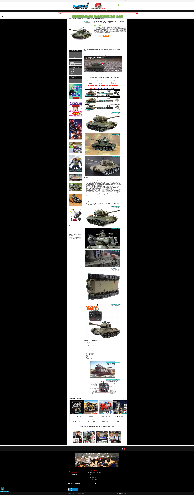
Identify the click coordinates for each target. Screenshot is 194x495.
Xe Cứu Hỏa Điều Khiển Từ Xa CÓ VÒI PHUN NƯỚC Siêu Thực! (106, 416)
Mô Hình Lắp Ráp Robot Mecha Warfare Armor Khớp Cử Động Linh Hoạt (76, 416)
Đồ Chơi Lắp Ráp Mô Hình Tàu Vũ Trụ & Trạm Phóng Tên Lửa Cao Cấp (120, 416)
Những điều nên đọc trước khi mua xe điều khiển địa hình (75, 235)
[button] (82, 483)
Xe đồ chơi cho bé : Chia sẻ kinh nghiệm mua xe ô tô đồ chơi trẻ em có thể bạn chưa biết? (75, 238)
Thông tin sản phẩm (73, 46)
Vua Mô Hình (123, 493)
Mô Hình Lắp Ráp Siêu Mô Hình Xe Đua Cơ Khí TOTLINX (91, 416)
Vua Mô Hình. (82, 493)
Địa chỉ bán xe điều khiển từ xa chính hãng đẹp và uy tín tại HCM (75, 232)
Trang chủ (69, 18)
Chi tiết (79, 421)
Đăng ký (125, 0)
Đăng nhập (121, 0)
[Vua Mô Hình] (89, 5)
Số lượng (95, 33)
